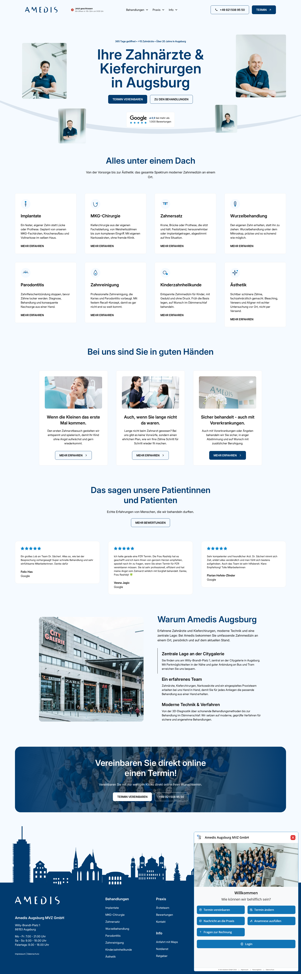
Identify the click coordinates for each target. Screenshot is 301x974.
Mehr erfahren (32, 246)
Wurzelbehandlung (117, 928)
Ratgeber (162, 956)
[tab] (209, 661)
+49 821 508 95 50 (171, 796)
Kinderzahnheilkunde (118, 949)
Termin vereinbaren (128, 99)
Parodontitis (113, 935)
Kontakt (160, 921)
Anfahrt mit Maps (167, 942)
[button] (137, 9)
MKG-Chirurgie (115, 914)
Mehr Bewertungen (150, 522)
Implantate (112, 907)
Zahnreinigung (114, 942)
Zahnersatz (112, 921)
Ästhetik (110, 956)
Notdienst (162, 949)
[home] (45, 10)
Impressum (20, 954)
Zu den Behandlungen (171, 99)
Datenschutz (33, 954)
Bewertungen (164, 914)
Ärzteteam (162, 907)
